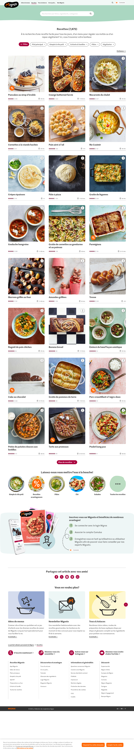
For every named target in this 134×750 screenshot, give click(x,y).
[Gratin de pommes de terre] (67, 381)
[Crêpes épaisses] (26, 178)
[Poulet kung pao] (107, 432)
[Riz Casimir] (107, 128)
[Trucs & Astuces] (107, 614)
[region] (67, 744)
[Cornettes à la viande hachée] (26, 128)
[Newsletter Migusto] (67, 614)
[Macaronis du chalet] (107, 79)
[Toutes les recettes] (118, 487)
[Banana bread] (67, 331)
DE (118, 709)
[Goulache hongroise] (26, 229)
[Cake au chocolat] (26, 381)
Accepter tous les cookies (114, 745)
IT (125, 709)
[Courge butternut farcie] (67, 79)
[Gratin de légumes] (107, 178)
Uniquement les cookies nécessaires (93, 745)
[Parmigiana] (107, 229)
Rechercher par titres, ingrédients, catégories (67, 13)
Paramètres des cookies (78, 690)
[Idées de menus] (26, 614)
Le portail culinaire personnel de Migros (21, 645)
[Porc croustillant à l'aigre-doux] (107, 381)
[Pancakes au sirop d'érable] (26, 79)
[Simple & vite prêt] (16, 487)
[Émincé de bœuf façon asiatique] (107, 331)
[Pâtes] (57, 487)
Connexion (122, 2)
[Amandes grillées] (67, 281)
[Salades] (97, 487)
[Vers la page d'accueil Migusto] (11, 3)
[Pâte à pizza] (67, 178)
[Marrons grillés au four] (26, 281)
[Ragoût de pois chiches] (26, 331)
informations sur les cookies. (25, 748)
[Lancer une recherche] (112, 3)
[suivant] (126, 604)
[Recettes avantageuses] (36, 487)
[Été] (77, 487)
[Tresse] (107, 281)
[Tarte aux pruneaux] (67, 432)
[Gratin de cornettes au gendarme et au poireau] (67, 229)
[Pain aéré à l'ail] (67, 128)
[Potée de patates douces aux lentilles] (26, 432)
